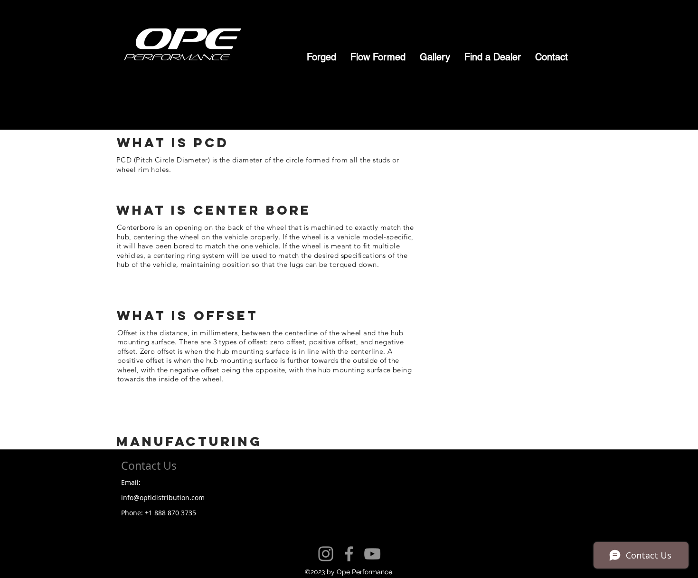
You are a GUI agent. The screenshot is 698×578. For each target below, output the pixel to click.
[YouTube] (372, 554)
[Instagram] (326, 554)
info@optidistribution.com (163, 497)
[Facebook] (349, 554)
